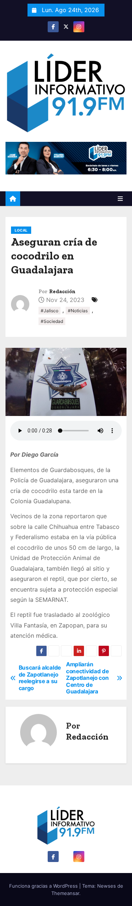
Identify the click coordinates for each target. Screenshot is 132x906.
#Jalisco (49, 310)
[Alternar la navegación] (120, 199)
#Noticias (78, 310)
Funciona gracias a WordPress (44, 886)
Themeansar (65, 893)
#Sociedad (52, 321)
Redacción (62, 291)
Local (21, 230)
